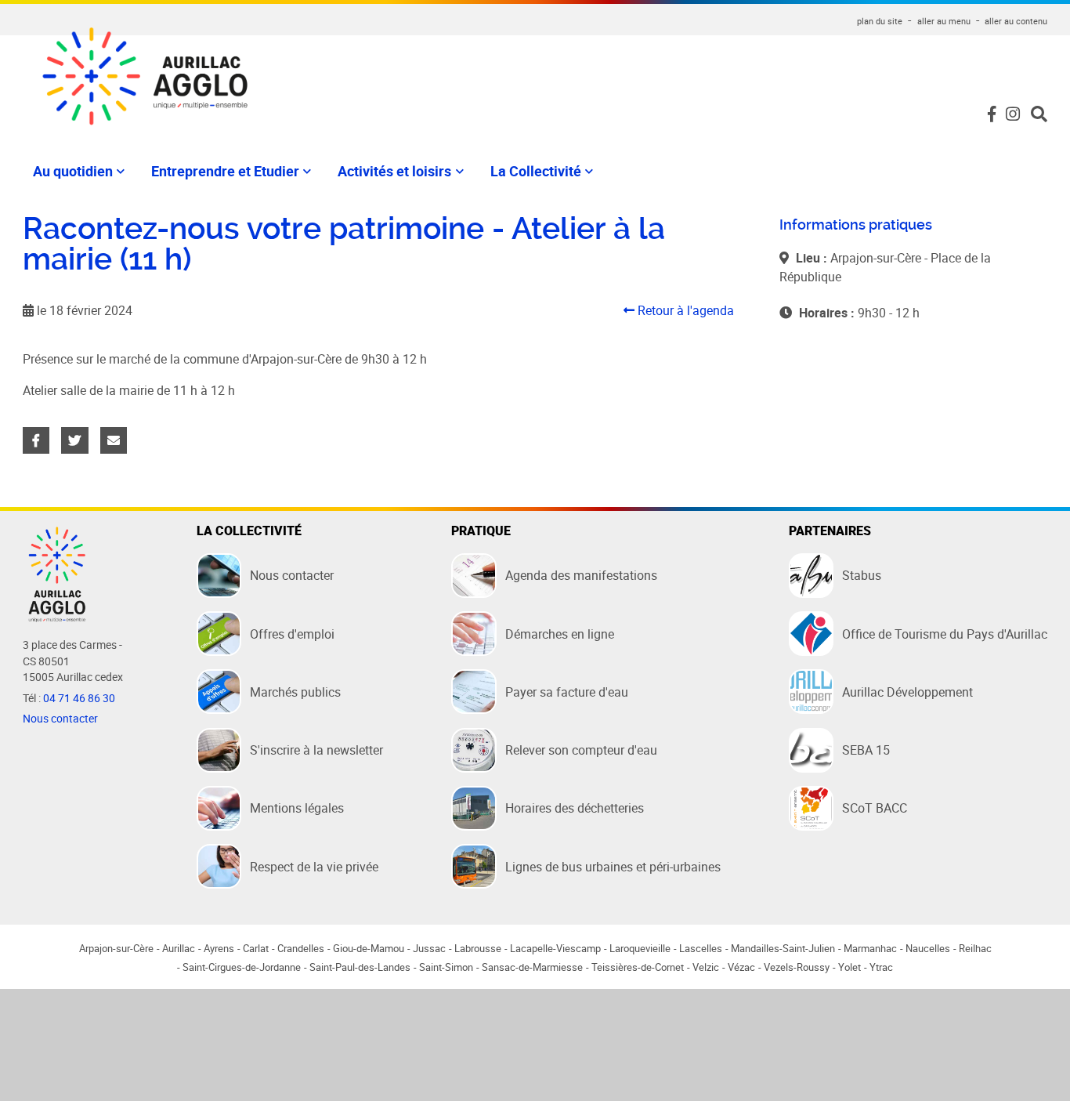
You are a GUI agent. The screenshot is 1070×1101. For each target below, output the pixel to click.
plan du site (879, 21)
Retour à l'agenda (684, 310)
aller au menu (944, 21)
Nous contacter (60, 719)
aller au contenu (1016, 21)
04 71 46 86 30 (79, 698)
